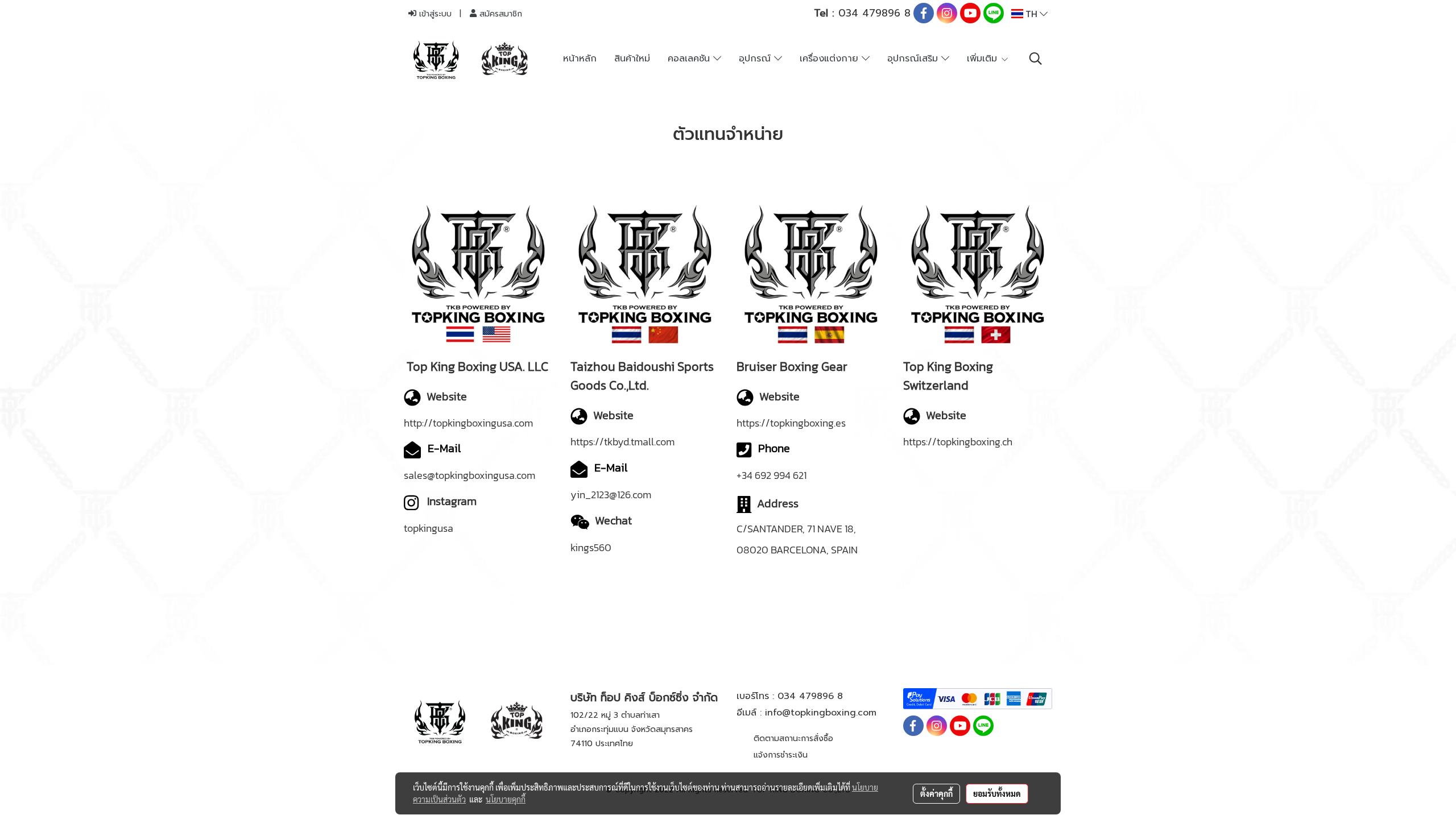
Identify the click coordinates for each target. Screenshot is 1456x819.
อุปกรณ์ (756, 58)
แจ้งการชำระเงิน (781, 755)
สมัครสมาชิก (499, 14)
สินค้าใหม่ (632, 58)
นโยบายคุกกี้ (506, 799)
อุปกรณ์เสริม (914, 58)
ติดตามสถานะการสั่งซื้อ (793, 738)
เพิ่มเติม (983, 58)
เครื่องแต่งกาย (831, 58)
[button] (1035, 58)
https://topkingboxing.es (791, 423)
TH (1031, 13)
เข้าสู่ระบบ (434, 14)
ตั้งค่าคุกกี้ (936, 793)
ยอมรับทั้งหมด (997, 793)
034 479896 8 (862, 13)
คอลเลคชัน (690, 58)
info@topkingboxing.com (820, 712)
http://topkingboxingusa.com (468, 423)
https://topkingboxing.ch (957, 441)
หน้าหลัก (580, 58)
